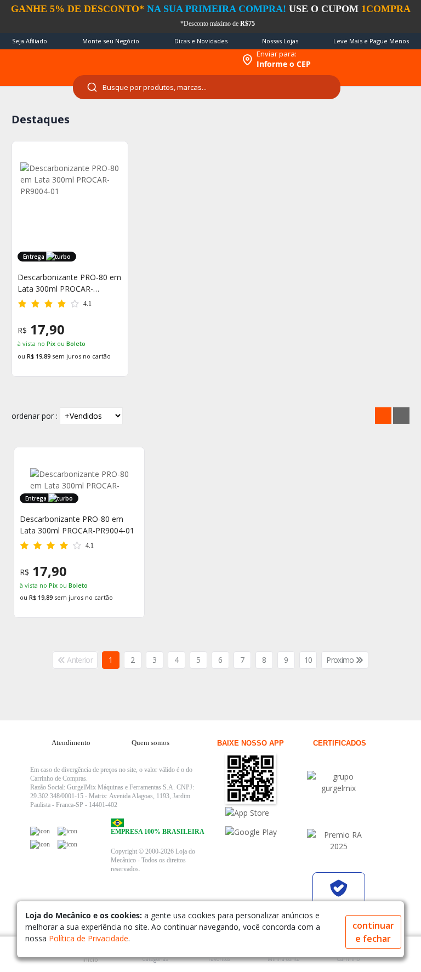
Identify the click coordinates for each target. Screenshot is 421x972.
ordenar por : (35, 416)
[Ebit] (339, 782)
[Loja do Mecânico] (164, 60)
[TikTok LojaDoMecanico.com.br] (67, 844)
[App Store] (264, 812)
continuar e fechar (373, 932)
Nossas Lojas (280, 41)
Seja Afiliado (29, 41)
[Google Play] (264, 832)
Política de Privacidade (88, 938)
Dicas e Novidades (200, 41)
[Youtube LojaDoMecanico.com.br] (67, 831)
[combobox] (206, 87)
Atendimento (71, 742)
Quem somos (150, 742)
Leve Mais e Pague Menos (371, 41)
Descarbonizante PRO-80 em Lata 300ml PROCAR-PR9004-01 (69, 283)
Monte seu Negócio (110, 41)
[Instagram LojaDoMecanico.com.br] (40, 844)
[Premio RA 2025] (339, 840)
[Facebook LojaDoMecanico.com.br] (40, 831)
